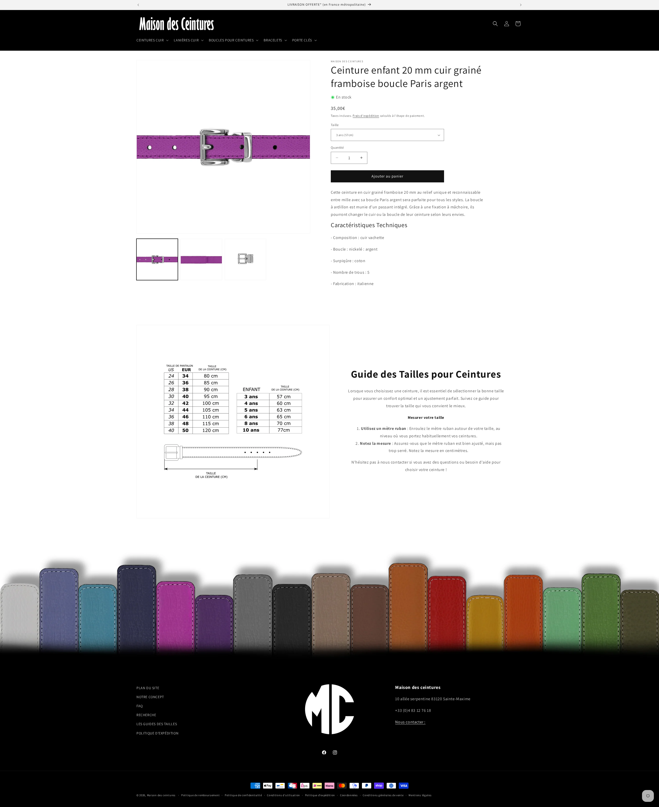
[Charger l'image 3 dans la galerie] (245, 259)
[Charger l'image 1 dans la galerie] (157, 259)
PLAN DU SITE (147, 688)
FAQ (139, 706)
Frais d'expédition (366, 116)
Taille (335, 125)
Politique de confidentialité (243, 795)
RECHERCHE (146, 715)
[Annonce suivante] (520, 5)
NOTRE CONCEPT (150, 697)
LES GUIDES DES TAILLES (156, 724)
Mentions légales (420, 795)
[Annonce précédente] (138, 5)
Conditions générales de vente (383, 795)
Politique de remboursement (200, 795)
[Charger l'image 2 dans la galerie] (201, 259)
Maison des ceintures (161, 795)
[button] (152, 40)
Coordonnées (349, 795)
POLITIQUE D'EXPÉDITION (157, 733)
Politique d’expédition (320, 795)
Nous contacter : (410, 722)
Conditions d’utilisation (283, 795)
